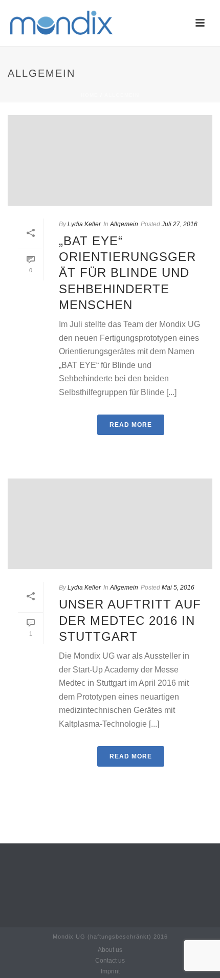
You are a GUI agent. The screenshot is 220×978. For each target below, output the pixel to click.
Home (89, 95)
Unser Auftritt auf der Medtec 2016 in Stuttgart (130, 620)
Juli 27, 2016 (179, 224)
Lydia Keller (84, 224)
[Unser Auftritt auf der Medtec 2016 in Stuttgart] (110, 524)
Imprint (110, 971)
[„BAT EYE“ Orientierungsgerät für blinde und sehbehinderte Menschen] (110, 160)
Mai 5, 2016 (178, 587)
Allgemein (121, 95)
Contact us (110, 960)
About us (110, 949)
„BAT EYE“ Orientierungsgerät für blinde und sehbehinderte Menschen (127, 273)
